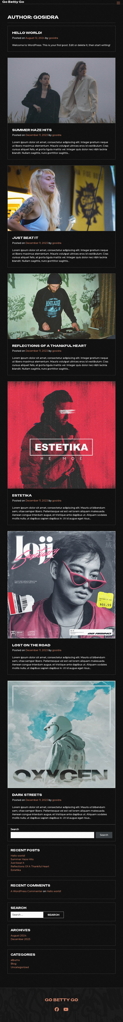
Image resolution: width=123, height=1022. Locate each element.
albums (15, 960)
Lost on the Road (31, 645)
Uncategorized (20, 967)
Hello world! (27, 33)
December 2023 (20, 939)
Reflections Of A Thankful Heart (49, 346)
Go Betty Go (13, 2)
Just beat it (25, 238)
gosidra (53, 38)
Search (15, 829)
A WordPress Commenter (26, 891)
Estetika (22, 495)
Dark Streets (27, 795)
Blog (13, 963)
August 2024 (18, 935)
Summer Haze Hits (32, 130)
